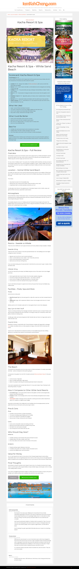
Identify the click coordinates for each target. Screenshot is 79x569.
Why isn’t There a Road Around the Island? (63, 120)
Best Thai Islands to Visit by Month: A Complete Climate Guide (63, 171)
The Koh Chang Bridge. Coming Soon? (62, 127)
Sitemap (28, 567)
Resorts (40, 10)
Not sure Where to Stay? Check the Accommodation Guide (63, 116)
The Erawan (12, 398)
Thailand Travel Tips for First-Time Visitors (63, 175)
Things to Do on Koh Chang (61, 140)
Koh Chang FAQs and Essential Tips (63, 109)
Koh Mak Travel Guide (60, 158)
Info (60, 10)
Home (9, 14)
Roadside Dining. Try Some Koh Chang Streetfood (62, 150)
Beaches (34, 10)
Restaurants (47, 10)
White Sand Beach (22, 14)
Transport (27, 10)
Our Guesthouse (18, 10)
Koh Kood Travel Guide (60, 153)
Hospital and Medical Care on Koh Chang (63, 131)
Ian (30, 25)
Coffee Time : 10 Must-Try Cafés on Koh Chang (63, 124)
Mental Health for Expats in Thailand (63, 180)
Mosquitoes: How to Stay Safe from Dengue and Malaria (63, 165)
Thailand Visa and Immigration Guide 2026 (63, 144)
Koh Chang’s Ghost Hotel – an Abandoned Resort (62, 161)
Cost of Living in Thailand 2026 (62, 178)
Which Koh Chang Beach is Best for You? (63, 112)
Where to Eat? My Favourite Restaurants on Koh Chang (61, 135)
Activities (55, 10)
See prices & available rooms (30, 145)
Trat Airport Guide (59, 155)
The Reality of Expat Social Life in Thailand (62, 184)
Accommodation (14, 14)
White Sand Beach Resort (40, 374)
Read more (13, 477)
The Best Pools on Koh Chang (62, 138)
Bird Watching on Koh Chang (62, 168)
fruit (9, 326)
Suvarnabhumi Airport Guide (62, 147)
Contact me (33, 567)
